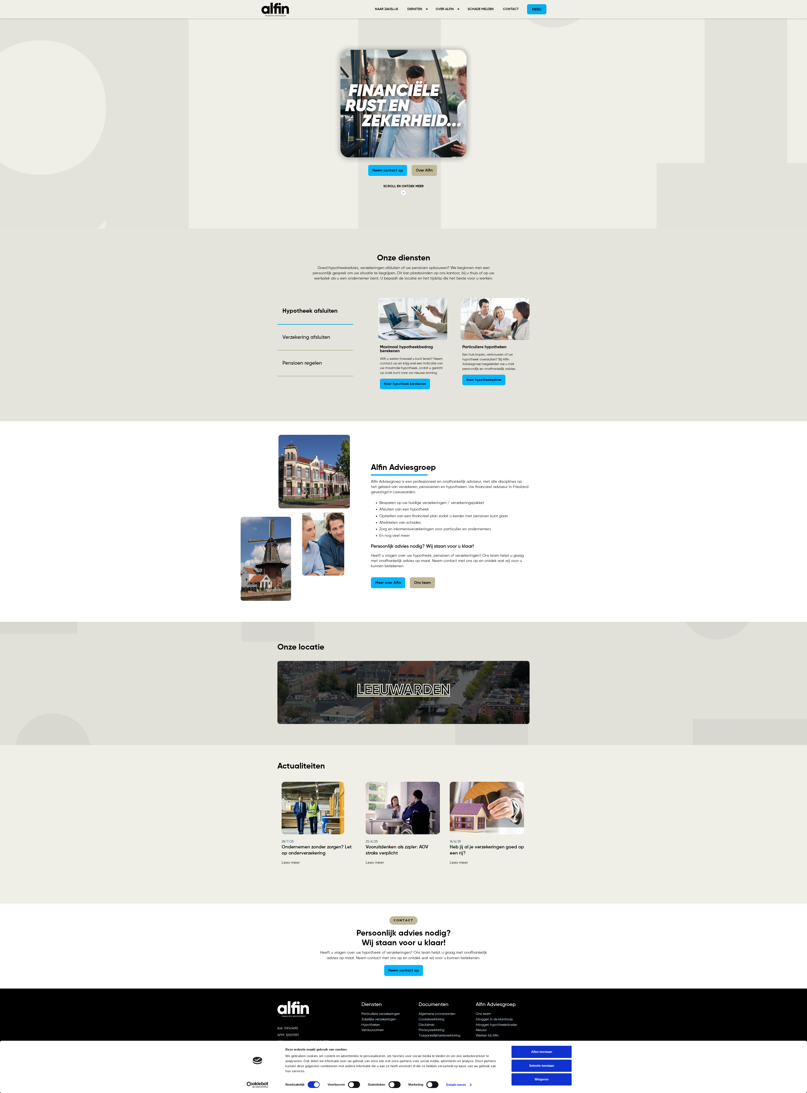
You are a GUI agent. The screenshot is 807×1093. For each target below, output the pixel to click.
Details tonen (456, 1084)
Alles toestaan (541, 1051)
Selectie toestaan (541, 1065)
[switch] (354, 1084)
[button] (417, 9)
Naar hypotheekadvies (483, 380)
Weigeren (542, 1079)
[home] (275, 9)
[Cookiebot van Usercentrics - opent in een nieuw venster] (257, 1085)
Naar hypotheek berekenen (405, 384)
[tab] (315, 311)
